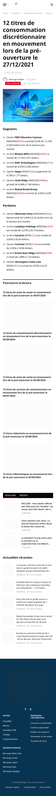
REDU (20, 141)
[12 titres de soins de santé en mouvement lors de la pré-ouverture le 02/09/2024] (28, 359)
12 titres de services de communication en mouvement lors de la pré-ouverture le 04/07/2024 (27, 392)
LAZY (49, 226)
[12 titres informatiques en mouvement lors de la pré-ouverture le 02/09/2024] (28, 456)
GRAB (42, 180)
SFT (48, 162)
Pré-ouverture (13, 83)
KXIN (48, 253)
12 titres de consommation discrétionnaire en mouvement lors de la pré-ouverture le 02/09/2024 (27, 336)
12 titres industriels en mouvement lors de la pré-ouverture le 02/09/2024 (27, 435)
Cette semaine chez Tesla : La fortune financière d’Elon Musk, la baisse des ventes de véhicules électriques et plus (36, 523)
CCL (34, 235)
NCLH (16, 265)
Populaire (10, 495)
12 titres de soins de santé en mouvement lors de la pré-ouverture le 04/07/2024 (27, 294)
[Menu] (5, 4)
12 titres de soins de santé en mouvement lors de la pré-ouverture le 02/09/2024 (27, 379)
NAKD (20, 193)
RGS (31, 171)
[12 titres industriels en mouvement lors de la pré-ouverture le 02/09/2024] (28, 415)
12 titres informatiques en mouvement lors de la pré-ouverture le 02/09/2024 (27, 476)
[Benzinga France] (27, 5)
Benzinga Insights (16, 79)
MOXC (43, 153)
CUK (34, 244)
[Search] (51, 4)
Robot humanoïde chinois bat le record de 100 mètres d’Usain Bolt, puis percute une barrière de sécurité (34, 619)
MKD (46, 213)
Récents (24, 495)
